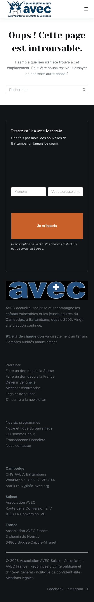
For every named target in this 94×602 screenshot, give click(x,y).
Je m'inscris (47, 226)
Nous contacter (18, 445)
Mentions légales (19, 578)
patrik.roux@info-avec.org (27, 486)
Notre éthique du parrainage (29, 428)
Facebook (55, 589)
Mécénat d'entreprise (23, 388)
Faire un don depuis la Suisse (30, 370)
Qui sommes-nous (20, 434)
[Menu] (86, 9)
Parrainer (13, 365)
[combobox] (43, 89)
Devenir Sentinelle (20, 382)
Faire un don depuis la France (30, 376)
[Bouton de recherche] (84, 89)
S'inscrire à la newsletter (26, 399)
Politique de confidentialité (58, 572)
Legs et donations (20, 394)
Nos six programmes (23, 422)
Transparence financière (25, 440)
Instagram (75, 589)
